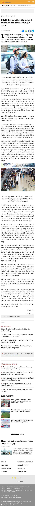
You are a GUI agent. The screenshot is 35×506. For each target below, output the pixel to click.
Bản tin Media (6, 468)
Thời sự (3, 462)
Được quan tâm (7, 396)
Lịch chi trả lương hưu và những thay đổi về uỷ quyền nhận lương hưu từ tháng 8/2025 (21, 401)
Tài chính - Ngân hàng (25, 462)
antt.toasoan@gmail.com (13, 355)
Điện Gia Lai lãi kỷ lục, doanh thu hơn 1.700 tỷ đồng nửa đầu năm (21, 410)
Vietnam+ (31, 313)
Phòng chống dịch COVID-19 (20, 5)
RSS (14, 481)
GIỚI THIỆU (20, 481)
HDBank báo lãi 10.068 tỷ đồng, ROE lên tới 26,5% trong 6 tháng (22, 421)
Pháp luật (4, 465)
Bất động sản (22, 471)
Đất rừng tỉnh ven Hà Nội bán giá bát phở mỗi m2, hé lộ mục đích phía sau (17, 379)
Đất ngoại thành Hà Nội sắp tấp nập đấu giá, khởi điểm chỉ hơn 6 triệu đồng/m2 (17, 373)
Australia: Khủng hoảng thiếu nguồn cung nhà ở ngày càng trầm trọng (16, 368)
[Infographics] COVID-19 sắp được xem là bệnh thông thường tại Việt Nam (17, 335)
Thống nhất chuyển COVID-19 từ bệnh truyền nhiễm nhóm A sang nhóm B (16, 347)
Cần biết (4, 471)
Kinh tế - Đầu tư (23, 465)
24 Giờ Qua (21, 468)
